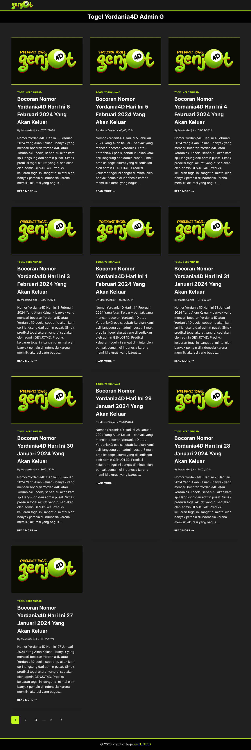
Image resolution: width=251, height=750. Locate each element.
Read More (27, 191)
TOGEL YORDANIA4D (29, 92)
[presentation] (47, 61)
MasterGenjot (29, 130)
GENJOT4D (142, 744)
